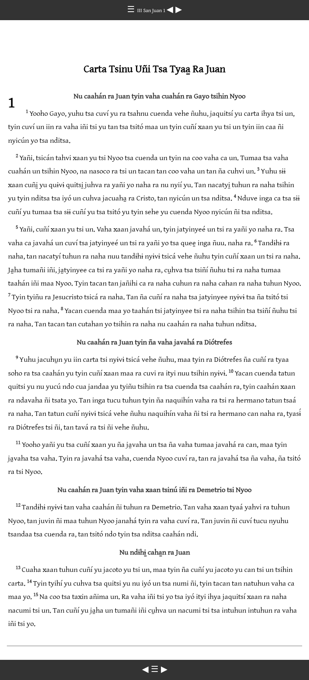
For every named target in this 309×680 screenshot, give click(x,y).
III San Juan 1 (152, 10)
